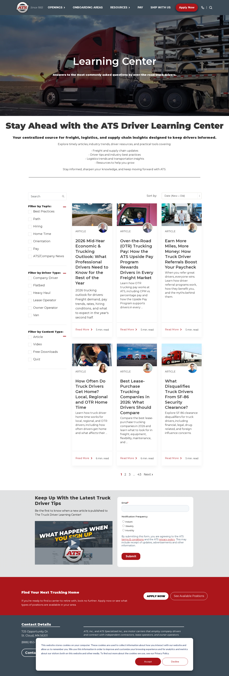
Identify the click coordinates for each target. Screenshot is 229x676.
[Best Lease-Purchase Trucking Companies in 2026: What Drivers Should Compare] (137, 355)
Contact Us (35, 653)
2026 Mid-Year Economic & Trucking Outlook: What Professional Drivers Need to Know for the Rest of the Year (91, 261)
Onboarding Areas (88, 7)
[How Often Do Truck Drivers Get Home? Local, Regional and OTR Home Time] (92, 355)
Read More (82, 329)
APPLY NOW (156, 596)
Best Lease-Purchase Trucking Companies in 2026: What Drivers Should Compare (135, 397)
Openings (55, 7)
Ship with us (161, 7)
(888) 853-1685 (31, 642)
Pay (140, 7)
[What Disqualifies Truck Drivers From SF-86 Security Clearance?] (182, 355)
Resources (118, 7)
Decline (175, 661)
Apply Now (186, 7)
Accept (148, 661)
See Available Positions (189, 596)
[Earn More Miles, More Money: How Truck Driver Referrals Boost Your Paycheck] (182, 214)
